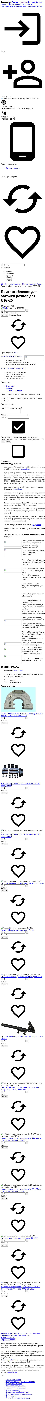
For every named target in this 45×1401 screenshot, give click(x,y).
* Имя (3, 415)
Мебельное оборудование (16, 1388)
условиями (13, 439)
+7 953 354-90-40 (8, 119)
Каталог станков (13, 168)
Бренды (31, 2)
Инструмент (10, 1396)
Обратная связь (8, 1340)
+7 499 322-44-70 (8, 117)
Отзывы (9, 388)
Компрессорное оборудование (17, 1392)
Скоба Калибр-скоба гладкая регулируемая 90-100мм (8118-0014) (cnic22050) (22, 715)
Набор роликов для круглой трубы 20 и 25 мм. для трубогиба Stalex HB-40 (21, 1190)
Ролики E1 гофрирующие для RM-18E (17, 930)
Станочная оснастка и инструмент (19, 1394)
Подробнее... (12, 1372)
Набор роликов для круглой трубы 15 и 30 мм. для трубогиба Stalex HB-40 (21, 1139)
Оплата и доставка (14, 390)
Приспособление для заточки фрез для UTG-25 (21, 977)
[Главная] (2, 284)
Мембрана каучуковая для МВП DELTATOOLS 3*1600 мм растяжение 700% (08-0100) (20, 1288)
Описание (10, 386)
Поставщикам (7, 6)
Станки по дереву (13, 1390)
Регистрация (6, 96)
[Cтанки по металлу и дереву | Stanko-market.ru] (20, 99)
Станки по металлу (13, 1380)
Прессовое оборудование (15, 1386)
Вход (3, 51)
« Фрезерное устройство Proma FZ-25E (16, 1333)
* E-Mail (4, 417)
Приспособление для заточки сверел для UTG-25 (22, 883)
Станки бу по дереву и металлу (18, 1398)
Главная (24, 2)
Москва (15, 2)
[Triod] (4, 308)
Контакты (37, 6)
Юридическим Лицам (23, 6)
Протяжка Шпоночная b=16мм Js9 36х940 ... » (20, 1334)
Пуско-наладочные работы (21, 4)
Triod (16, 353)
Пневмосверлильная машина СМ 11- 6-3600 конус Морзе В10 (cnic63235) (20, 1088)
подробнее (25, 469)
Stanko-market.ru (9, 1360)
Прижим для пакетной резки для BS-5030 (19, 1238)
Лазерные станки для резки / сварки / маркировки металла (20, 1383)
